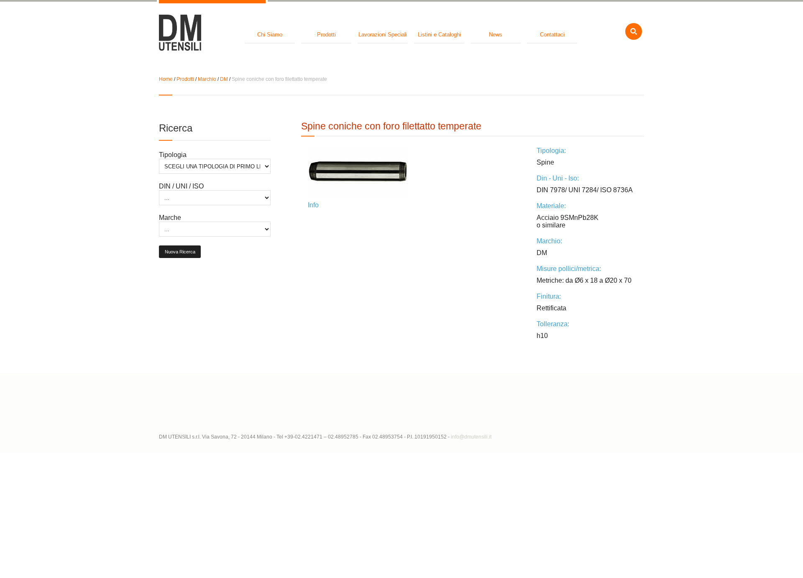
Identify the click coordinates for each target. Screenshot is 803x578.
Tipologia (173, 154)
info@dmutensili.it (471, 437)
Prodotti (185, 79)
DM (224, 79)
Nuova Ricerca (180, 251)
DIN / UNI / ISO (181, 186)
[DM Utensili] (180, 33)
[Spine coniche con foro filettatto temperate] (415, 172)
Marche (170, 217)
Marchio (207, 79)
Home (166, 79)
